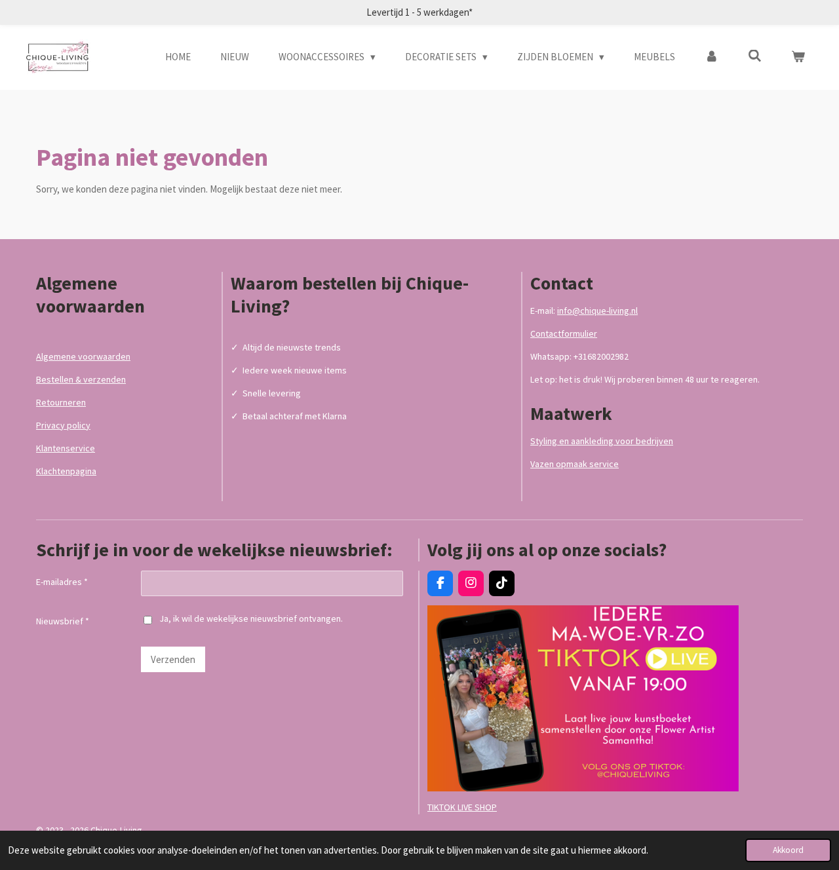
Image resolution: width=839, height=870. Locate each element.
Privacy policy (63, 425)
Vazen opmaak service (574, 464)
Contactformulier (563, 333)
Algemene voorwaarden (83, 356)
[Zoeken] (754, 56)
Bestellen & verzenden (81, 379)
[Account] (711, 57)
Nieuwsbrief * (62, 621)
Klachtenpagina (66, 471)
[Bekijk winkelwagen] (798, 57)
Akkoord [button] (788, 850)
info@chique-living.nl (597, 310)
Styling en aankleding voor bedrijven (601, 441)
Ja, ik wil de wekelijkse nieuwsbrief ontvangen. (251, 618)
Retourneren (61, 402)
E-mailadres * (62, 582)
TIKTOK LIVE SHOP (462, 807)
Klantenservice (65, 448)
